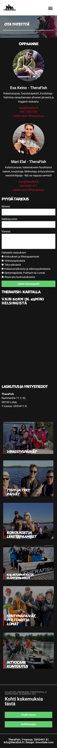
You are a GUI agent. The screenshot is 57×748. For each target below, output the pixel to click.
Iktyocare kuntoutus (17, 664)
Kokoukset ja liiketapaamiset (21, 256)
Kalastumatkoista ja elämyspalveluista (27, 268)
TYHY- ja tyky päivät (18, 492)
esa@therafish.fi (28, 107)
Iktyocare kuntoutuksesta (19, 277)
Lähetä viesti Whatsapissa (28, 115)
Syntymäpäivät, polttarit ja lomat (20, 620)
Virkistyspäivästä (14, 260)
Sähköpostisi (9, 219)
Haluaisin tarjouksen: (14, 252)
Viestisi (6, 231)
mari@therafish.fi (28, 181)
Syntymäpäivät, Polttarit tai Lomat (24, 272)
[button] (50, 8)
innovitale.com (44, 742)
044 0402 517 (28, 185)
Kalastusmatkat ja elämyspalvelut (19, 576)
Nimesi (6, 206)
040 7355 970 (28, 111)
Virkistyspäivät (21, 452)
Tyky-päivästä (12, 264)
